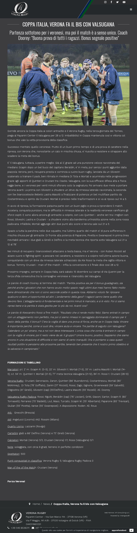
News (46, 504)
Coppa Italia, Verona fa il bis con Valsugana (68, 24)
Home (36, 504)
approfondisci (119, 530)
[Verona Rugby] (19, 9)
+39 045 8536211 (20, 527)
